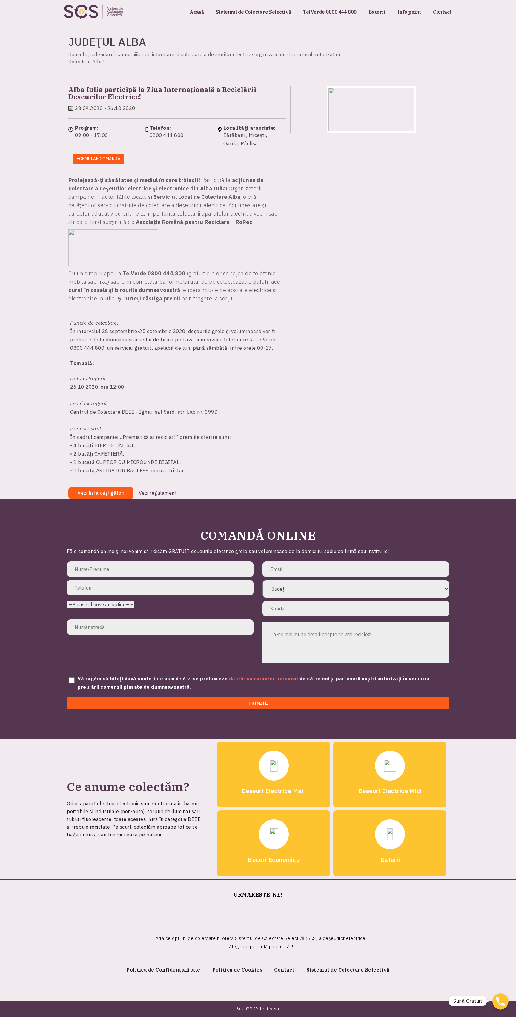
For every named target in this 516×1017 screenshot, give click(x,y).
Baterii (377, 12)
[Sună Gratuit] (500, 1001)
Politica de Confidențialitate (163, 970)
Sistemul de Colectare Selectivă (253, 12)
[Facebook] (258, 913)
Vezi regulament (158, 493)
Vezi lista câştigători (101, 493)
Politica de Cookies (237, 970)
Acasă (197, 12)
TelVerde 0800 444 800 (330, 12)
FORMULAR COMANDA (98, 158)
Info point (409, 12)
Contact (442, 12)
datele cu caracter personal (264, 679)
